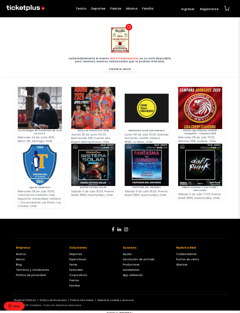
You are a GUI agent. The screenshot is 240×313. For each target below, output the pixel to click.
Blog (19, 264)
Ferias (73, 264)
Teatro (81, 8)
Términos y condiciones (32, 270)
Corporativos (78, 275)
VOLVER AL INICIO (120, 69)
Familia (147, 8)
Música (132, 8)
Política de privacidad (31, 275)
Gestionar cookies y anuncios (116, 300)
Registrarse (209, 9)
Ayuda (127, 254)
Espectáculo (77, 259)
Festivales (76, 270)
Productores (131, 264)
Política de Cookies (82, 300)
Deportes (98, 8)
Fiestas (116, 8)
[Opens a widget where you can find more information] (14, 306)
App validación (133, 275)
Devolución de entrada (138, 259)
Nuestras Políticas (25, 300)
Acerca (21, 254)
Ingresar (187, 9)
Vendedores (131, 270)
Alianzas (181, 264)
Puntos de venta (187, 259)
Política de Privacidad (53, 300)
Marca (20, 259)
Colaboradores (186, 254)
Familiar (74, 285)
